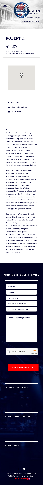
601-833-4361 (15, 102)
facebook (18, 470)
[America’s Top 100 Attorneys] (21, 10)
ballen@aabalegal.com (19, 107)
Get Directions (16, 112)
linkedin (24, 470)
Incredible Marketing (20, 479)
